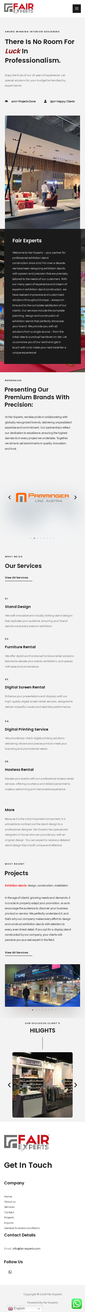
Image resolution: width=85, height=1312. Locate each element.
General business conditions (22, 1228)
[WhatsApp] (10, 1272)
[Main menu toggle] (77, 8)
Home (8, 1196)
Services (9, 1206)
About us (9, 1201)
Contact (9, 1212)
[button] (9, 497)
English (19, 1308)
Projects (9, 1217)
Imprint (8, 1222)
